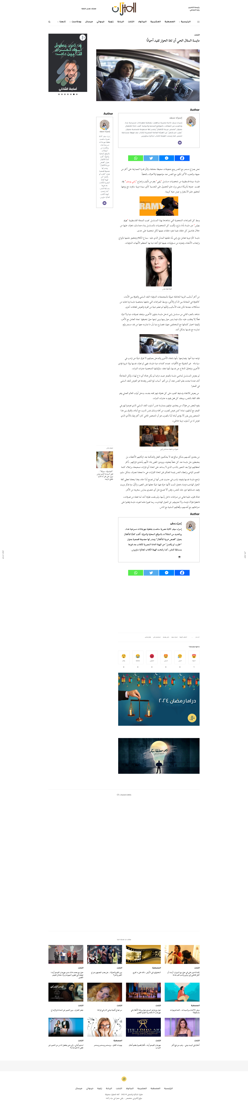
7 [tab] (59, 94)
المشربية (142, 1089)
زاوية (99, 1089)
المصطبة (156, 968)
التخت (197, 35)
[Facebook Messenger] (166, 158)
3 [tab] (71, 94)
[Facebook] (182, 158)
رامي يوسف (166, 637)
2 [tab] (74, 94)
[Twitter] (151, 158)
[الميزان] (124, 9)
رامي (159, 181)
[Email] (180, 143)
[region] (159, 756)
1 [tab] (77, 94)
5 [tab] (65, 94)
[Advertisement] (159, 604)
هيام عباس (148, 637)
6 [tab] (62, 94)
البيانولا (130, 1089)
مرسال (78, 1089)
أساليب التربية (183, 637)
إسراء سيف (104, 132)
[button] (159, 756)
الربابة (109, 1089)
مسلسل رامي (157, 637)
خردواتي (89, 1089)
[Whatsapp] (135, 158)
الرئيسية (168, 1089)
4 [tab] (68, 94)
